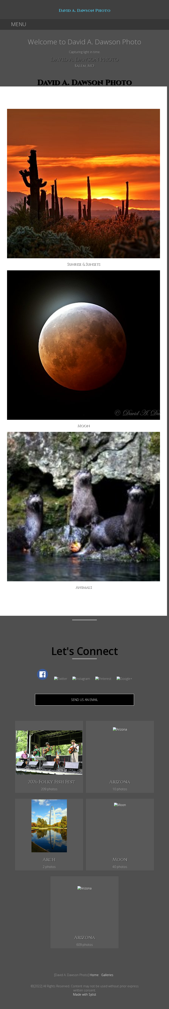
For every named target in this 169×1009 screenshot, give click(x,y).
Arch (49, 860)
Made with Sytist (84, 994)
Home (94, 975)
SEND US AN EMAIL (84, 700)
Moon (119, 860)
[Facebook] (85, 980)
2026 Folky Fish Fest (51, 782)
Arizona (119, 782)
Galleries (107, 975)
